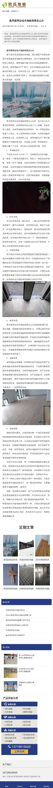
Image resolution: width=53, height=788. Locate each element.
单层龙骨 (8, 721)
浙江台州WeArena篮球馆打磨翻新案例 (27, 656)
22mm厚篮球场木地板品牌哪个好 (18, 615)
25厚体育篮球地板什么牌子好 (17, 625)
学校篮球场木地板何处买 (15, 610)
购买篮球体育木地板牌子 (15, 635)
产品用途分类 (10, 698)
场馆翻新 (8, 741)
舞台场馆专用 (10, 738)
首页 (6, 786)
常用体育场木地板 (13, 630)
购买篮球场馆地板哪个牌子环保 (18, 620)
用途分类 (12, 730)
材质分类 (12, 704)
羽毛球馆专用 (28, 734)
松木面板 (8, 712)
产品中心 (20, 786)
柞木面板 (26, 708)
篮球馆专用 (9, 734)
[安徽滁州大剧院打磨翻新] (10, 686)
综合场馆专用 (28, 738)
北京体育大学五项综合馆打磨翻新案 (26, 670)
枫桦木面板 (27, 712)
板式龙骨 (26, 725)
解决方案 (33, 786)
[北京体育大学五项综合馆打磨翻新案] (10, 673)
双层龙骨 (26, 721)
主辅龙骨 (8, 725)
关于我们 (6, 764)
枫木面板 (8, 708)
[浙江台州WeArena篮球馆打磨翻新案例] (10, 659)
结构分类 (12, 717)
